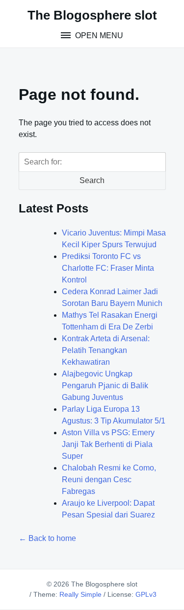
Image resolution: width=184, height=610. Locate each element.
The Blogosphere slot (92, 15)
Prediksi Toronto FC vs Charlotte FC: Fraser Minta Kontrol (108, 268)
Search (92, 180)
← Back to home (47, 538)
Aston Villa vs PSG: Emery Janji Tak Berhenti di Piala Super (108, 444)
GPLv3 (146, 594)
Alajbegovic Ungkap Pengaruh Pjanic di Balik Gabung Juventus (105, 385)
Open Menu (98, 35)
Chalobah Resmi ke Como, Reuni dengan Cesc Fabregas (109, 479)
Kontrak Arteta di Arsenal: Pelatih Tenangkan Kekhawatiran (106, 350)
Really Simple (80, 594)
